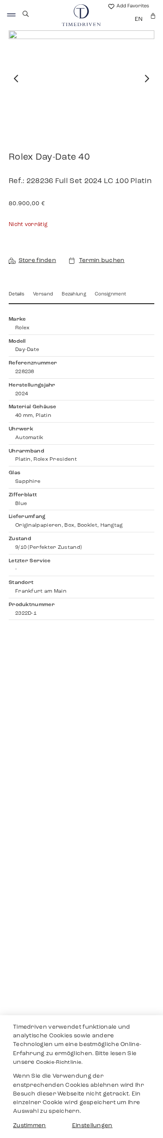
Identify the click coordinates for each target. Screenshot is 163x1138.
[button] (16, 79)
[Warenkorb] (153, 16)
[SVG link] (11, 15)
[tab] (16, 297)
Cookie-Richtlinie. (59, 1062)
